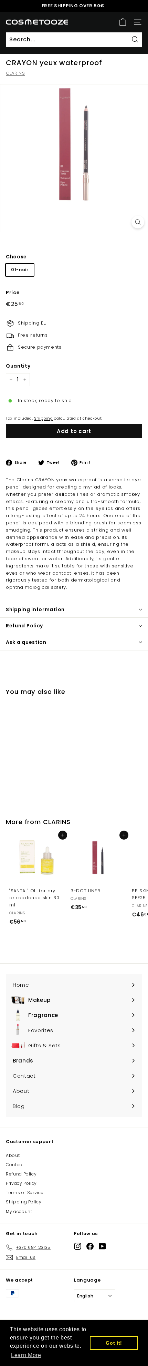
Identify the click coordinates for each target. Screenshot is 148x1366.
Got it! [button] (114, 1343)
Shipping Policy (24, 1202)
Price (13, 292)
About (13, 1155)
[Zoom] (137, 222)
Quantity (18, 365)
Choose (16, 256)
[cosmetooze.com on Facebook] (90, 1246)
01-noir (20, 269)
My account (19, 1211)
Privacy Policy (21, 1183)
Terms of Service (24, 1192)
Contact (15, 1165)
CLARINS (15, 73)
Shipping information (35, 609)
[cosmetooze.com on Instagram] (77, 1246)
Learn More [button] (26, 1355)
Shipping (43, 418)
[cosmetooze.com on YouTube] (102, 1246)
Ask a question (26, 642)
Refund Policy (24, 625)
